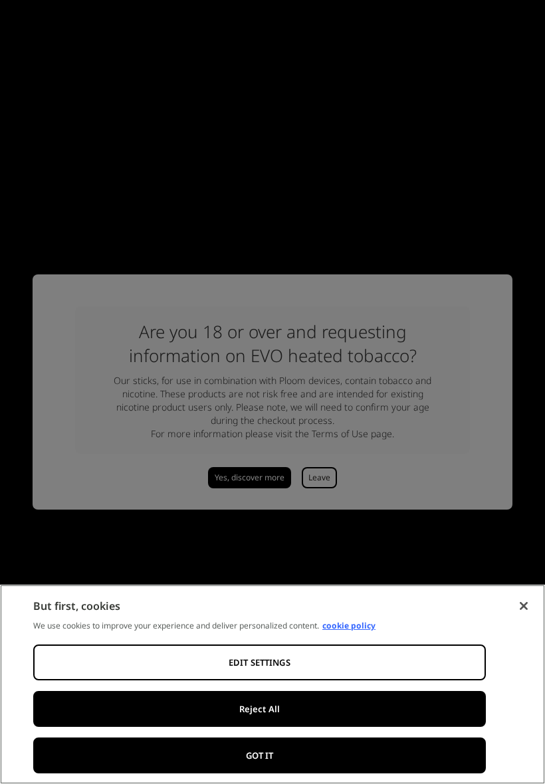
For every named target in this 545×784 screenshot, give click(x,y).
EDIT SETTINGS (259, 662)
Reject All (259, 709)
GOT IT (260, 755)
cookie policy (349, 625)
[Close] (523, 606)
